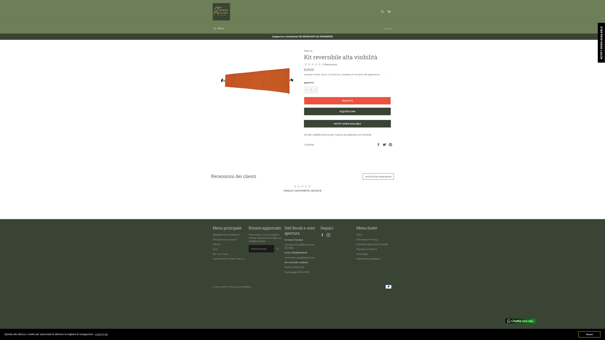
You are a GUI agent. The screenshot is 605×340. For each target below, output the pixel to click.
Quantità (309, 83)
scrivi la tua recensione (378, 176)
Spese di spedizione (331, 74)
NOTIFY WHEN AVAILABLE (347, 123)
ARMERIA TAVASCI (228, 287)
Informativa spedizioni (368, 258)
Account (388, 28)
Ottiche (216, 244)
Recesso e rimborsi (366, 249)
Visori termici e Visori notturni (229, 258)
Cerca (359, 234)
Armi (215, 249)
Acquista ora (347, 111)
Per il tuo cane (220, 253)
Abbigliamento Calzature (226, 234)
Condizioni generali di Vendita (372, 244)
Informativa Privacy (367, 239)
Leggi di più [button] (101, 334)
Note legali (362, 253)
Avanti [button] (589, 334)
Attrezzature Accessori (225, 239)
